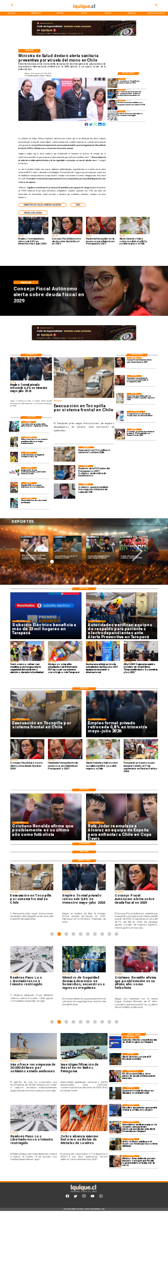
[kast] (115, 1110)
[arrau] (115, 1161)
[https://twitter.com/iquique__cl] (75, 1197)
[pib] (112, 104)
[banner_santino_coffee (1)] (84, 35)
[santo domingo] (14, 472)
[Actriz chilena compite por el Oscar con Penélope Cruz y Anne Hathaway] (115, 1144)
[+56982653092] (101, 1197)
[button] (42, 205)
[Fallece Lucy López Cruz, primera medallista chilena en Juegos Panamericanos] (14, 442)
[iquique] (84, 11)
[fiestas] (120, 434)
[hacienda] (120, 380)
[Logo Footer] (83, 1192)
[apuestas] (14, 426)
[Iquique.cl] (12, 6)
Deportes (27, 536)
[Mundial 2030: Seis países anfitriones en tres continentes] (14, 487)
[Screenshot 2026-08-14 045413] (115, 1042)
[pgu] (112, 94)
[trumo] (115, 1076)
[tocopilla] (112, 82)
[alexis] (115, 1059)
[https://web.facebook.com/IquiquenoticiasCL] (67, 1197)
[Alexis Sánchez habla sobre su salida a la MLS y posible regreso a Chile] (120, 398)
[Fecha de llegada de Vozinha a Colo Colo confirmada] (14, 457)
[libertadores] (112, 115)
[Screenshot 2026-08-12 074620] (115, 1127)
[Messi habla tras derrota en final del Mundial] (14, 503)
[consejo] (120, 362)
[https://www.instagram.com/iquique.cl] (84, 1197)
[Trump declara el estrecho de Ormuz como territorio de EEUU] (120, 416)
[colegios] (115, 1093)
